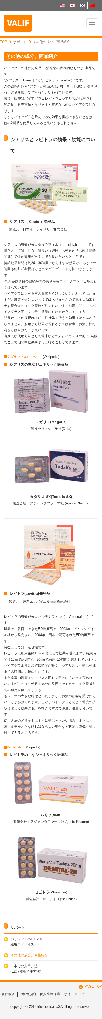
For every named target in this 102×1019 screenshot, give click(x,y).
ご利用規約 (27, 994)
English (62, 5)
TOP (3, 42)
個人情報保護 (50, 994)
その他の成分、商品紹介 (29, 955)
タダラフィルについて (24, 357)
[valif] (18, 23)
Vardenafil (14, 747)
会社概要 (8, 994)
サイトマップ (74, 994)
